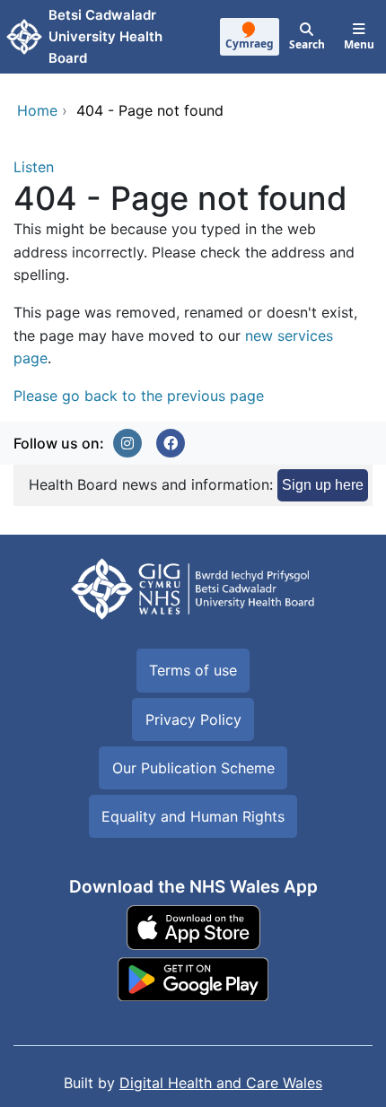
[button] (127, 443)
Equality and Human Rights (193, 816)
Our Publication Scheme (193, 768)
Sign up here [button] (323, 484)
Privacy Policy (193, 719)
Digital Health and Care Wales (220, 1083)
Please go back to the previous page (138, 396)
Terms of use (193, 670)
